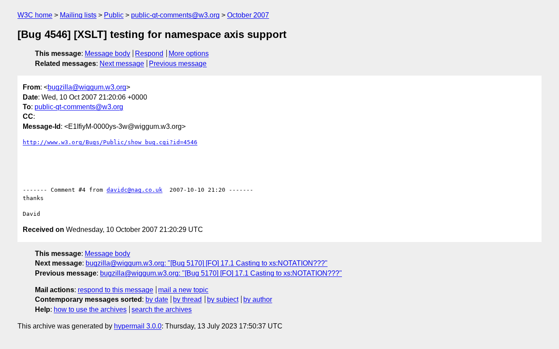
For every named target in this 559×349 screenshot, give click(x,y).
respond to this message (115, 290)
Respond (149, 53)
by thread (187, 299)
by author (257, 299)
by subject (222, 299)
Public (114, 15)
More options (189, 53)
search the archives (161, 309)
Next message (122, 63)
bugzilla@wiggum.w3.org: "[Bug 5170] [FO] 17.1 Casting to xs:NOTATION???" (207, 263)
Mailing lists (78, 15)
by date (156, 299)
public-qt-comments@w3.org (175, 15)
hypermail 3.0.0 (138, 326)
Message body (107, 53)
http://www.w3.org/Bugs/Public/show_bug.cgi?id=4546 (110, 142)
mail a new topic (183, 290)
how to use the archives (90, 309)
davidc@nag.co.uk (134, 190)
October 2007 (248, 15)
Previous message (178, 63)
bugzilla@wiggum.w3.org (87, 87)
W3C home (34, 15)
